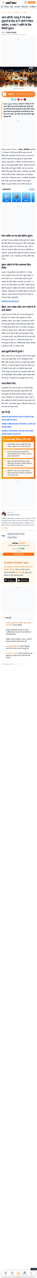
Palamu (25, 12)
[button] (18, 77)
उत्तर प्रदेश (17, 7)
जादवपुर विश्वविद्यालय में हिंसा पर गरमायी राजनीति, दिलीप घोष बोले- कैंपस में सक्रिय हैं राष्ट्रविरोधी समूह (18, 632)
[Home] (11, 2)
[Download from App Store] (23, 580)
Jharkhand (17, 12)
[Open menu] (3, 2)
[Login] (18, 1273)
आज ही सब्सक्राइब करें (18, 554)
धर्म (31, 566)
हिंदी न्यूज (19, 572)
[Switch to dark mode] (25, 2)
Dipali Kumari (15, 515)
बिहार (11, 7)
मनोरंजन (16, 566)
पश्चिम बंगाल (25, 7)
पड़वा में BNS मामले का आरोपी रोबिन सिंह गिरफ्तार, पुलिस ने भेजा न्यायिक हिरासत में (19, 445)
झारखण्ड (6, 7)
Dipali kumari (11, 32)
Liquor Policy (12, 537)
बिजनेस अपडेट (24, 566)
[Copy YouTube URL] (18, 99)
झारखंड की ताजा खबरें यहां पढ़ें (10, 301)
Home (3, 12)
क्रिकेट (6, 569)
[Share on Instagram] (22, 99)
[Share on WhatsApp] (12, 99)
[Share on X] (25, 99)
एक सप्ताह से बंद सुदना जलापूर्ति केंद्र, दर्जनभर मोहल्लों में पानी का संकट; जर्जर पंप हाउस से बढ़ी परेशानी (19, 454)
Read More (5, 528)
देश (5, 566)
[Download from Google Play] (10, 580)
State (9, 12)
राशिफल (12, 569)
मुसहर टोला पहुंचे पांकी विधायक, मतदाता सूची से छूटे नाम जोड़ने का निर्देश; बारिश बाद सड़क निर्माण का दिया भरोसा (19, 463)
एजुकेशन (10, 566)
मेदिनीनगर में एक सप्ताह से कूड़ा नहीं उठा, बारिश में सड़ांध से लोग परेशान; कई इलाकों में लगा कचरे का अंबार (19, 473)
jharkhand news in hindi (16, 534)
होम (2, 7)
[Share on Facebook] (15, 99)
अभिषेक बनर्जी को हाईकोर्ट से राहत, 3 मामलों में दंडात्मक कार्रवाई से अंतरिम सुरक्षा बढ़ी (19, 640)
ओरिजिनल (33, 7)
